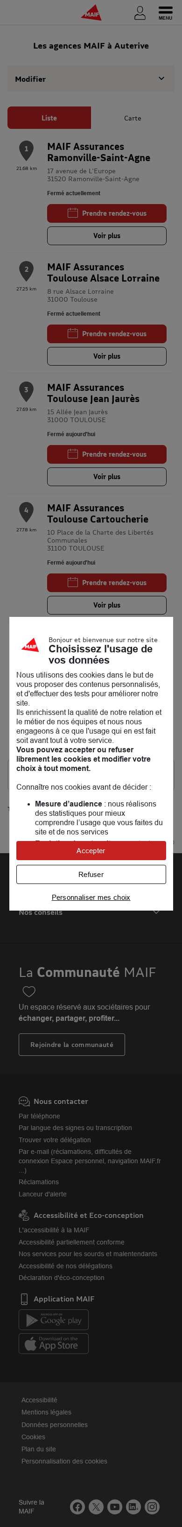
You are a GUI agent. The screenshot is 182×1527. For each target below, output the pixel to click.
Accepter (91, 851)
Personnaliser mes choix (91, 897)
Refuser (91, 874)
